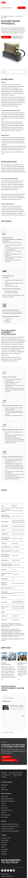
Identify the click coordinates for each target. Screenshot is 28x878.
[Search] (22, 2)
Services (3, 787)
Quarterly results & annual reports (10, 826)
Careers (3, 847)
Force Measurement (6, 774)
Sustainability (4, 849)
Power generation (6, 815)
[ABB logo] (3, 3)
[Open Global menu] (25, 2)
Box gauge (3, 777)
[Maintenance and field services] (18, 680)
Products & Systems (6, 782)
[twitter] (11, 870)
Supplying (3, 854)
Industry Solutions (6, 793)
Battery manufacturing (7, 798)
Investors (3, 821)
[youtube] (14, 870)
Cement (3, 803)
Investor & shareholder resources (10, 824)
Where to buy (16, 37)
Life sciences (4, 817)
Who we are (4, 842)
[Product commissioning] (2, 680)
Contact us (21, 7)
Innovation (4, 844)
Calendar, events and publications (10, 831)
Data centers (4, 808)
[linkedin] (8, 870)
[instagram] (5, 870)
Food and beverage (6, 810)
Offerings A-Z (4, 785)
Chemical (3, 805)
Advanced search (6, 701)
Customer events (5, 838)
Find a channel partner (8, 760)
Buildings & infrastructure (8, 801)
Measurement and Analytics (15, 772)
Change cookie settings (6, 876)
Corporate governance (7, 828)
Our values (4, 851)
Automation (4, 772)
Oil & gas (3, 812)
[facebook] (2, 870)
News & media (5, 840)
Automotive (4, 796)
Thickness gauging (17, 774)
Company (3, 835)
